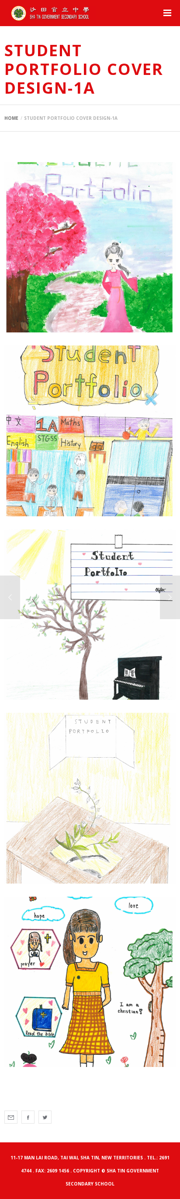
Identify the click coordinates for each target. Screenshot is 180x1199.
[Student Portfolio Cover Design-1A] (10, 1117)
